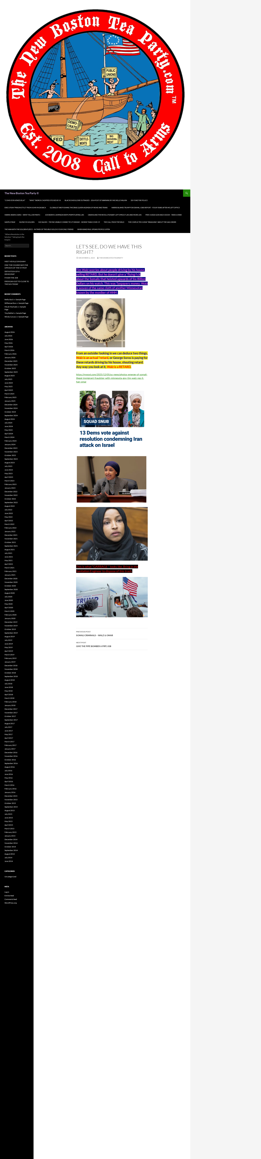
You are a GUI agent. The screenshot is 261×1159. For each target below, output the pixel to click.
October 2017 (10, 716)
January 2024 (10, 444)
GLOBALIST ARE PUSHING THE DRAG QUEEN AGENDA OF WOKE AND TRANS (79, 208)
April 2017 (9, 738)
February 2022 (10, 528)
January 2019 (10, 662)
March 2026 (9, 350)
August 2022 (10, 506)
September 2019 (11, 633)
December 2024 (11, 404)
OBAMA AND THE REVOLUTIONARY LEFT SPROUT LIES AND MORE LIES (115, 215)
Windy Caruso (10, 317)
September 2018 (11, 676)
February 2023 (10, 484)
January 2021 (10, 575)
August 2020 (10, 593)
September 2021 (11, 546)
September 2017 (11, 720)
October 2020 (10, 586)
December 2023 (11, 448)
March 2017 (9, 741)
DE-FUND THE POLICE (139, 200)
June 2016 (9, 774)
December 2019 (11, 622)
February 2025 (10, 397)
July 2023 (8, 466)
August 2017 (10, 723)
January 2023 (10, 488)
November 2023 (11, 452)
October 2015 (10, 803)
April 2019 (9, 651)
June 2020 (9, 600)
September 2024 (11, 415)
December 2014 (11, 839)
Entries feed (9, 895)
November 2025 (11, 365)
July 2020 (8, 597)
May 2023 (9, 473)
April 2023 (9, 477)
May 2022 (9, 517)
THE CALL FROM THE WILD (114, 222)
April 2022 (9, 520)
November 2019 (11, 625)
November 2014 (11, 843)
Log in (7, 892)
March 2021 (9, 568)
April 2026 (9, 346)
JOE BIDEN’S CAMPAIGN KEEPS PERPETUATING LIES (64, 215)
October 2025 (10, 368)
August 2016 (10, 767)
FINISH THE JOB (11, 278)
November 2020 (11, 582)
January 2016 (10, 792)
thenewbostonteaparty (111, 258)
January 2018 (10, 705)
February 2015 (10, 832)
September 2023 (11, 459)
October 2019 (10, 629)
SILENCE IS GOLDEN (26, 222)
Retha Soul (9, 299)
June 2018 (9, 687)
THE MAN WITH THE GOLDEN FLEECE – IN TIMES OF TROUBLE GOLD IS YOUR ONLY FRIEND (39, 229)
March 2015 (9, 828)
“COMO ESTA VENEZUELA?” (15, 200)
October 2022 (10, 499)
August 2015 (10, 810)
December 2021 (11, 535)
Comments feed (11, 899)
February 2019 (10, 658)
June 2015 (9, 818)
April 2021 (9, 564)
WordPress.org (11, 903)
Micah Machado (11, 307)
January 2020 (10, 618)
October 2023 (10, 455)
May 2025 (9, 386)
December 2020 (11, 578)
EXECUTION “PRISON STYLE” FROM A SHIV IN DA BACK (25, 208)
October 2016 (10, 760)
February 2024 (10, 441)
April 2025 (9, 390)
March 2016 (9, 785)
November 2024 (11, 408)
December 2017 (11, 709)
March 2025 (9, 394)
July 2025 (8, 379)
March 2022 (9, 524)
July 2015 (8, 814)
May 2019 (9, 647)
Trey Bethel (9, 313)
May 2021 (9, 560)
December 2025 (11, 361)
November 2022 (11, 495)
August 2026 (10, 332)
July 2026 (8, 336)
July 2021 (8, 553)
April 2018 (9, 694)
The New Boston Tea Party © (22, 193)
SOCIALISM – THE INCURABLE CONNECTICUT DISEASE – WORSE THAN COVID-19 (69, 222)
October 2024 (10, 412)
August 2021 (10, 549)
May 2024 (9, 430)
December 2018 (11, 665)
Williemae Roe (10, 303)
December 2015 (11, 796)
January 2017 (10, 749)
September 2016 (11, 763)
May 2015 (9, 821)
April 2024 (9, 433)
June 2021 (9, 557)
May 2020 (9, 604)
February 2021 (10, 571)
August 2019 (10, 636)
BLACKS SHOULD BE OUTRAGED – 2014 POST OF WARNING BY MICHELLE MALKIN (96, 200)
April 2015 (9, 825)
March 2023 (9, 481)
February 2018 (10, 702)
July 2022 (8, 510)
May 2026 (9, 343)
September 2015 (11, 807)
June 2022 (9, 513)
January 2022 (10, 531)
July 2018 (8, 683)
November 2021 (11, 539)
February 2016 (10, 789)
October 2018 (10, 673)
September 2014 (11, 850)
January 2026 (10, 357)
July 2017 (8, 727)
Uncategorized (10, 876)
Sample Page (10, 222)
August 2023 (10, 462)
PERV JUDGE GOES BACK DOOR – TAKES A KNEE (163, 215)
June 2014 (9, 861)
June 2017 (9, 731)
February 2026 (10, 354)
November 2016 (11, 756)
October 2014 (10, 847)
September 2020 (11, 589)
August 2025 (10, 375)
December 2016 (11, 752)
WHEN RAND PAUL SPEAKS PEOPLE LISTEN (93, 229)
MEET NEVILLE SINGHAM (15, 261)
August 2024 (10, 419)
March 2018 (9, 698)
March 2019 (9, 654)
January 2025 (10, 401)
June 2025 (9, 383)
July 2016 (8, 770)
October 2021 (10, 542)
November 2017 (11, 712)
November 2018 (11, 669)
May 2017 (9, 734)
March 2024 (9, 437)
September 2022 (11, 502)
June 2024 (9, 426)
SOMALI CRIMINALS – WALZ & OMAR (94, 634)
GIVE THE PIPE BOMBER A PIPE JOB (93, 644)
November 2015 (11, 799)
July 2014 (8, 857)
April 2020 (9, 607)
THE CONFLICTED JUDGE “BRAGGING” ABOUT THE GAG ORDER (152, 222)
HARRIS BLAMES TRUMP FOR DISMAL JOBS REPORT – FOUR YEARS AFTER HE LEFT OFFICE (145, 208)
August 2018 (10, 680)
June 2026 (9, 339)
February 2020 (10, 615)
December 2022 (11, 491)
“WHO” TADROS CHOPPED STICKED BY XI (45, 200)
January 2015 (10, 836)
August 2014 (10, 854)
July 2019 (8, 640)
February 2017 (10, 745)
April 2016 (9, 781)
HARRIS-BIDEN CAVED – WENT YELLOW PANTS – (23, 215)
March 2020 (9, 611)
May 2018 (9, 691)
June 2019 (9, 644)
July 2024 (8, 423)
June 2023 (9, 470)
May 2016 (9, 778)
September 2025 (11, 372)
